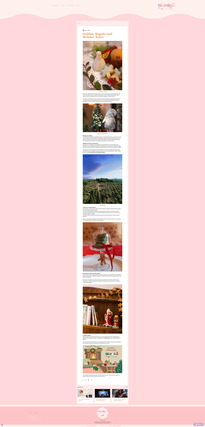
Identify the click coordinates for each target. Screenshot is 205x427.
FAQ (33, 420)
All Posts (79, 23)
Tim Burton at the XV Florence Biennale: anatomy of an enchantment (101, 400)
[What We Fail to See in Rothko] (85, 393)
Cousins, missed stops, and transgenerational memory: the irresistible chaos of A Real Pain (119, 400)
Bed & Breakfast (33, 416)
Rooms (33, 417)
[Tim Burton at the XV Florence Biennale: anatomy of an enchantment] (102, 393)
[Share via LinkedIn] (88, 379)
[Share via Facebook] (83, 379)
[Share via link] (91, 379)
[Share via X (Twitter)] (85, 379)
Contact (33, 419)
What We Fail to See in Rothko (84, 400)
